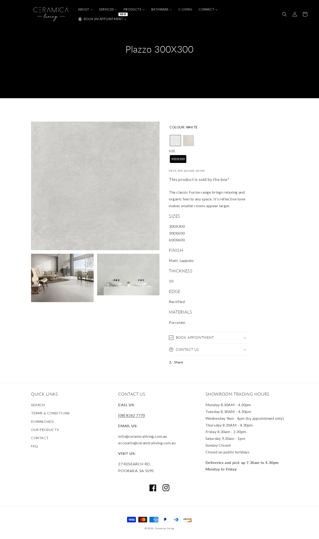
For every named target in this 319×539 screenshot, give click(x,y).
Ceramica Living (164, 528)
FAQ (34, 446)
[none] (175, 140)
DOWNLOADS (42, 421)
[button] (284, 14)
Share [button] (178, 362)
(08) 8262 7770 (131, 415)
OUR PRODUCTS (45, 430)
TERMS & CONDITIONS (50, 413)
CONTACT (40, 438)
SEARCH (38, 405)
